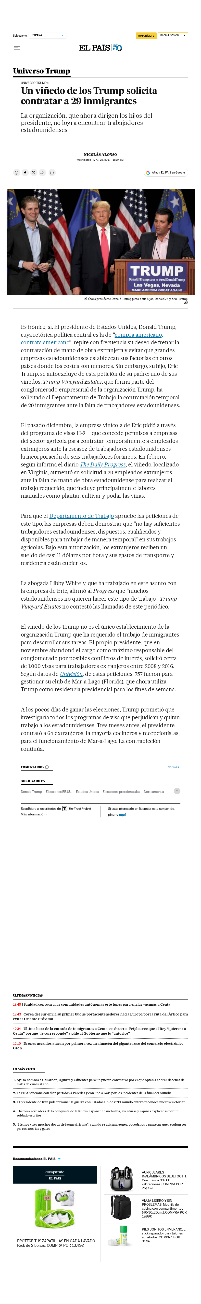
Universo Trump (41, 71)
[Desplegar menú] (17, 48)
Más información (33, 814)
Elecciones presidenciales (121, 792)
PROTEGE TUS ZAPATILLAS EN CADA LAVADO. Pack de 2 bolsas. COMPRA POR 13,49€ (56, 1243)
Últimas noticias (28, 995)
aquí (122, 814)
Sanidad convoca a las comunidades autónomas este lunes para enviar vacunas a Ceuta (97, 1004)
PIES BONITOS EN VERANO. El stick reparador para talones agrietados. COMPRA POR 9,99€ (164, 1235)
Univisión (71, 673)
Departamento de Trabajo (81, 515)
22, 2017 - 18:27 (108, 159)
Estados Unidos (87, 792)
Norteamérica (154, 792)
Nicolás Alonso (100, 154)
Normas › (173, 767)
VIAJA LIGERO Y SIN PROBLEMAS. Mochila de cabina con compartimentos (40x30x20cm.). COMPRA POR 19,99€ (164, 1208)
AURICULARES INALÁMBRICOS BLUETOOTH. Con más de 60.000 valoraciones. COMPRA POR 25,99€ (164, 1180)
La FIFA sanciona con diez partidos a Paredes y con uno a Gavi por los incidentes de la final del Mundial (95, 1093)
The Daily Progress (103, 464)
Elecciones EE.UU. (59, 792)
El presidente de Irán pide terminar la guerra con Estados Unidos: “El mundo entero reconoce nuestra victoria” (101, 1102)
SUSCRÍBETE (146, 35)
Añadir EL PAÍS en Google (168, 172)
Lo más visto (24, 1069)
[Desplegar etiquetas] (177, 791)
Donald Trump (31, 792)
